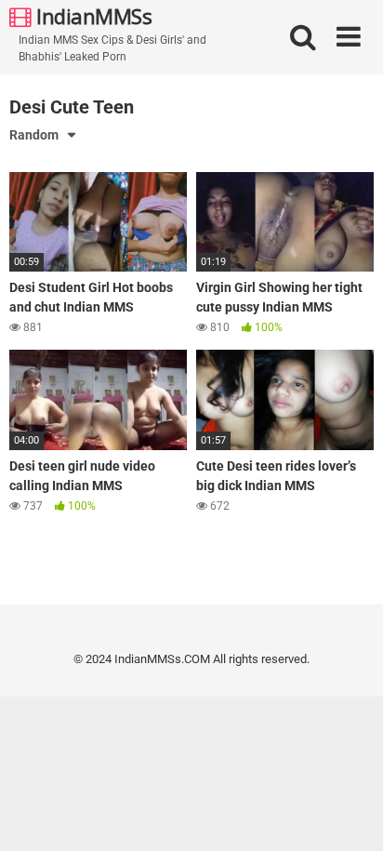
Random (34, 134)
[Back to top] (349, 813)
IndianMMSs (92, 16)
